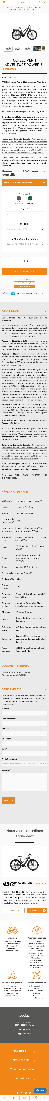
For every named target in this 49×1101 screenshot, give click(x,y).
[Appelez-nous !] (5, 1098)
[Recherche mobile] (40, 2)
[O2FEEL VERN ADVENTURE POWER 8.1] (24, 861)
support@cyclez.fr (37, 998)
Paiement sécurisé (36, 938)
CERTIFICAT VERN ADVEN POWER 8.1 (16, 672)
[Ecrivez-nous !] (24, 1098)
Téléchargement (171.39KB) (14, 675)
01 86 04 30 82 (24, 1029)
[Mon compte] (44, 1098)
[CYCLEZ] (22, 2)
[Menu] (4, 2)
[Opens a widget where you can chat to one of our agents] (40, 1091)
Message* (6, 770)
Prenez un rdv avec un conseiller (18, 182)
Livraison (12, 938)
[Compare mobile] (45, 2)
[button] (41, 31)
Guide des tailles (24, 279)
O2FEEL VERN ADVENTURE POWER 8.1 (17, 884)
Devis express (23, 286)
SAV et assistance (37, 982)
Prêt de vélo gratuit (12, 982)
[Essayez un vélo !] (15, 1098)
